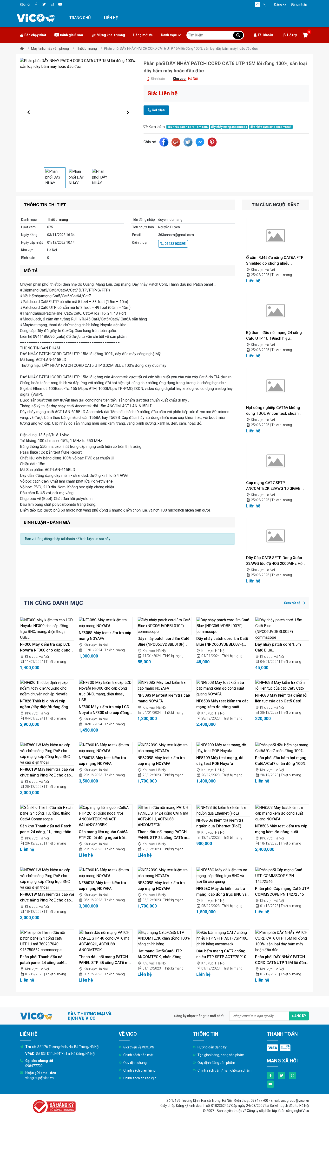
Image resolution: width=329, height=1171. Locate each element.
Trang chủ (80, 17)
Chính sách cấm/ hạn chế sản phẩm (224, 1070)
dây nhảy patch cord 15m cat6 (187, 127)
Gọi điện (158, 110)
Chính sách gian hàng (139, 1070)
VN (258, 4)
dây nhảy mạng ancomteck (229, 127)
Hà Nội (270, 270)
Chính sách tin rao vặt (139, 1078)
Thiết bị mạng (86, 48)
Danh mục (169, 35)
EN (263, 4)
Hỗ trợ (292, 35)
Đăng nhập (299, 4)
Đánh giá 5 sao (71, 35)
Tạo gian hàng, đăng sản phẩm (220, 1055)
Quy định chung (135, 1063)
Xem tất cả (292, 603)
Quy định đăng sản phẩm (216, 1063)
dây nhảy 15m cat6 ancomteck (270, 127)
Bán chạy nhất (35, 35)
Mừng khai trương (111, 35)
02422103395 (175, 244)
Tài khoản (265, 35)
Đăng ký (280, 4)
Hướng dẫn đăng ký (212, 1047)
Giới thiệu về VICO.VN (138, 1047)
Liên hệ (111, 17)
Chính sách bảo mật (138, 1055)
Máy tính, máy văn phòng (50, 48)
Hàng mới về (143, 35)
